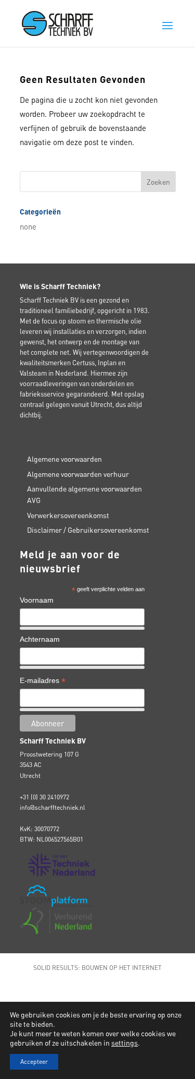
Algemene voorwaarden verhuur (78, 473)
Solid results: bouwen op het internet (97, 968)
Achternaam (40, 639)
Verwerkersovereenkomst (68, 515)
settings (124, 1042)
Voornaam (37, 600)
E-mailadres (43, 681)
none (28, 226)
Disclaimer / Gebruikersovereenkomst (88, 529)
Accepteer (34, 1061)
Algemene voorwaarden (64, 458)
